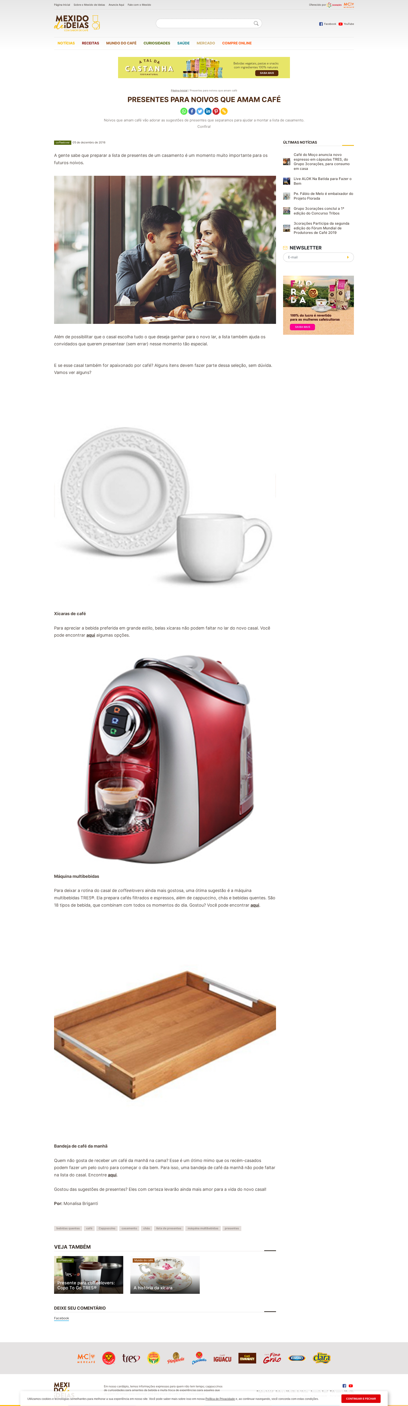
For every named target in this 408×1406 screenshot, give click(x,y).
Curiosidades (157, 43)
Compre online (237, 43)
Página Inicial (62, 4)
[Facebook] (192, 111)
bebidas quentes (68, 1228)
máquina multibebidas (203, 1228)
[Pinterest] (216, 111)
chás (146, 1228)
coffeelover (63, 142)
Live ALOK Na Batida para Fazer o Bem (323, 181)
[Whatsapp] (183, 111)
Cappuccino (107, 1228)
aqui (90, 635)
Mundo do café (121, 43)
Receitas (90, 43)
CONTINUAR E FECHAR (361, 1398)
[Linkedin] (208, 111)
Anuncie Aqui (116, 4)
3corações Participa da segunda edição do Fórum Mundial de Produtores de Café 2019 (321, 228)
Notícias (66, 43)
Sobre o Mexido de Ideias (89, 4)
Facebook (61, 1318)
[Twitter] (200, 111)
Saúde (183, 43)
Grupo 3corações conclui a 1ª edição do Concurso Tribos (319, 210)
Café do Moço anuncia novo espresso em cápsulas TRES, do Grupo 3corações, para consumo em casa (322, 161)
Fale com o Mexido (139, 4)
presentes (232, 1228)
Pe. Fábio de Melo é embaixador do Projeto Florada (323, 196)
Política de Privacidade (220, 1399)
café (89, 1228)
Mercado (206, 43)
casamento (129, 1228)
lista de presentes (168, 1228)
